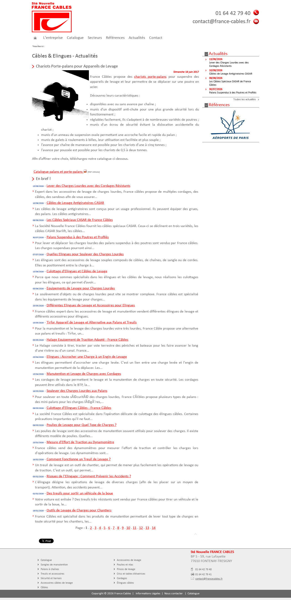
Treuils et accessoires (52, 573)
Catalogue (46, 560)
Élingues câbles (125, 583)
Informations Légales (148, 593)
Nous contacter (173, 593)
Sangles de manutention (54, 564)
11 (134, 528)
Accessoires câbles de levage (57, 583)
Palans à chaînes (50, 569)
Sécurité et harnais (51, 578)
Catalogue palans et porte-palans (58, 172)
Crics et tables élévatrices (131, 573)
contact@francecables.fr (209, 579)
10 (128, 528)
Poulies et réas (125, 564)
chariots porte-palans (150, 77)
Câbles (44, 587)
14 (154, 528)
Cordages (122, 578)
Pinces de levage (126, 569)
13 (147, 528)
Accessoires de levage (129, 560)
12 (141, 528)
